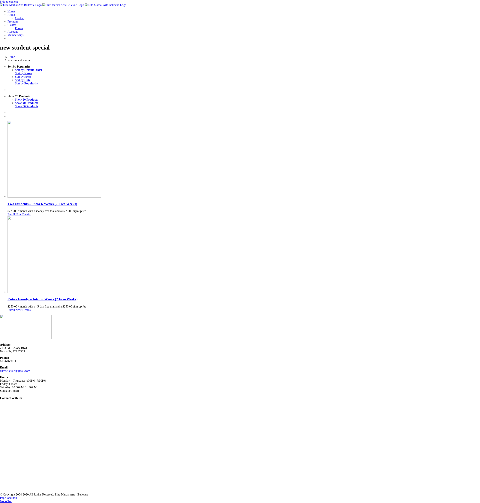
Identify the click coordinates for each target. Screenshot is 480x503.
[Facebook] (2, 405)
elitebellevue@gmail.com (15, 370)
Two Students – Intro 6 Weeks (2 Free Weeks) (42, 204)
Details (26, 214)
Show (26, 99)
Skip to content (9, 1)
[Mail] (11, 405)
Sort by (28, 69)
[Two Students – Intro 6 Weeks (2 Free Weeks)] (244, 159)
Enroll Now (15, 214)
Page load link (8, 497)
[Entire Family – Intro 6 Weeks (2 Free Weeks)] (244, 255)
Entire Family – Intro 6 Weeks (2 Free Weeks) (42, 299)
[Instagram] (6, 405)
